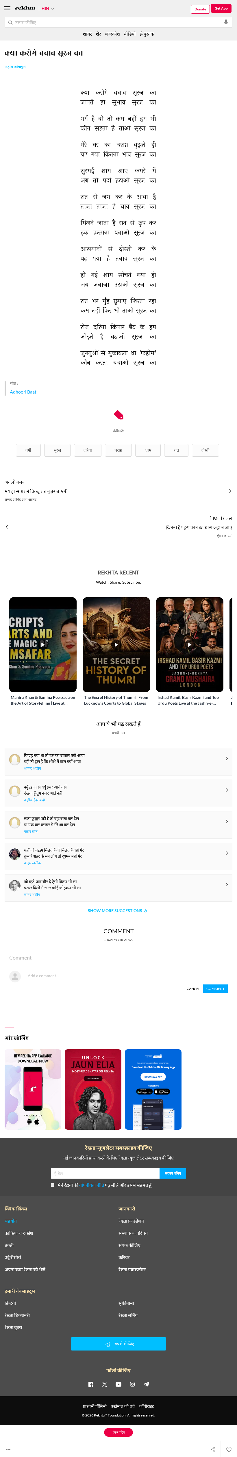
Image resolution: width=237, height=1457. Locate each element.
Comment (215, 988)
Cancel (193, 988)
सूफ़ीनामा (126, 1303)
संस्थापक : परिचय (133, 1233)
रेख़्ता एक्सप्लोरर (132, 1269)
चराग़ (118, 450)
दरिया (88, 450)
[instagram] (132, 1384)
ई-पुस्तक (147, 33)
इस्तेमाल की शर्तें (123, 1406)
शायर (87, 33)
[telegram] (146, 1384)
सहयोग (11, 1221)
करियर (124, 1257)
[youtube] (118, 1384)
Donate (200, 9)
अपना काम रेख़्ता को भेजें (25, 1269)
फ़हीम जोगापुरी (15, 67)
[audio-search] (226, 22)
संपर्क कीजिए (129, 1245)
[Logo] (25, 8)
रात (176, 450)
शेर (98, 33)
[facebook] (90, 1384)
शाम (148, 450)
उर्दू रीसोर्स (13, 1257)
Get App (221, 8)
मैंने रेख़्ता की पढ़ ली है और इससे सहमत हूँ (104, 1185)
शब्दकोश (112, 33)
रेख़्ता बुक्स (13, 1327)
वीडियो (130, 33)
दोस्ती (205, 450)
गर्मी (28, 450)
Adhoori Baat (23, 391)
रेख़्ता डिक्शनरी (17, 1315)
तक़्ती (9, 1245)
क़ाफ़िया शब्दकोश (19, 1233)
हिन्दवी (10, 1303)
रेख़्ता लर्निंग (128, 1315)
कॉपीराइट (146, 1406)
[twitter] (104, 1384)
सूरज (57, 450)
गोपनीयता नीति (91, 1185)
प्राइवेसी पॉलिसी (95, 1406)
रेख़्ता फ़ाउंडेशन (131, 1221)
